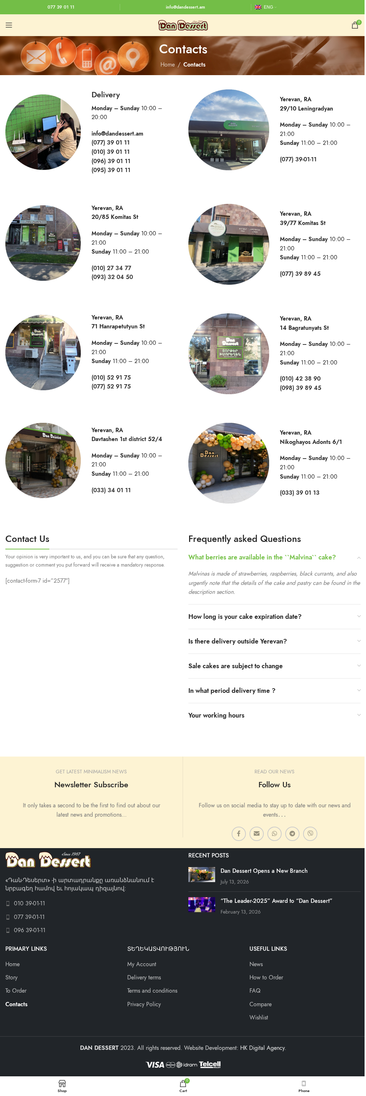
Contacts (16, 1004)
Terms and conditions (152, 991)
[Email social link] (256, 834)
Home (167, 65)
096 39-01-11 (29, 930)
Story (11, 978)
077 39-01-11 (29, 917)
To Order (15, 991)
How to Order (266, 978)
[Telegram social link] (292, 834)
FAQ (255, 991)
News (256, 964)
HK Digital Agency (262, 1048)
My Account (141, 964)
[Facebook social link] (239, 834)
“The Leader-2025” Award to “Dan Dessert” (276, 901)
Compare (260, 1004)
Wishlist (258, 1018)
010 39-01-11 (29, 903)
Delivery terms (144, 978)
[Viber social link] (310, 834)
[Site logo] (183, 25)
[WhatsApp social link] (274, 834)
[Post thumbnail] (201, 876)
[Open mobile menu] (9, 25)
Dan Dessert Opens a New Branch (264, 871)
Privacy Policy (144, 1004)
